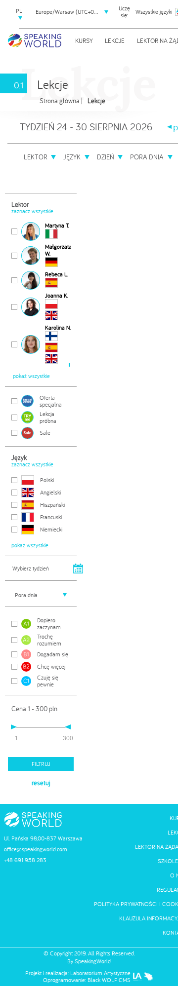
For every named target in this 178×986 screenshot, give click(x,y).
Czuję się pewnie (47, 681)
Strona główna (60, 100)
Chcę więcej (51, 666)
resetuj (41, 783)
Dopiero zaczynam (49, 624)
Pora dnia (147, 156)
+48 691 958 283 (25, 860)
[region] (41, 295)
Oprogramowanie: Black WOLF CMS (87, 980)
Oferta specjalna (51, 401)
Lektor (35, 156)
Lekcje (115, 40)
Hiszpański (52, 504)
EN (19, 27)
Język (72, 156)
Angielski (50, 492)
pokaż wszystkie (31, 376)
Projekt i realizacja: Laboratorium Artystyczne (78, 973)
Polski (47, 480)
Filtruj (41, 763)
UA (18, 44)
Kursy (84, 40)
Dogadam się (52, 654)
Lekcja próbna (48, 417)
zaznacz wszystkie (32, 211)
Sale (45, 432)
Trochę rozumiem (49, 640)
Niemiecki (51, 529)
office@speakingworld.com (35, 849)
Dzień (105, 156)
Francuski (51, 517)
